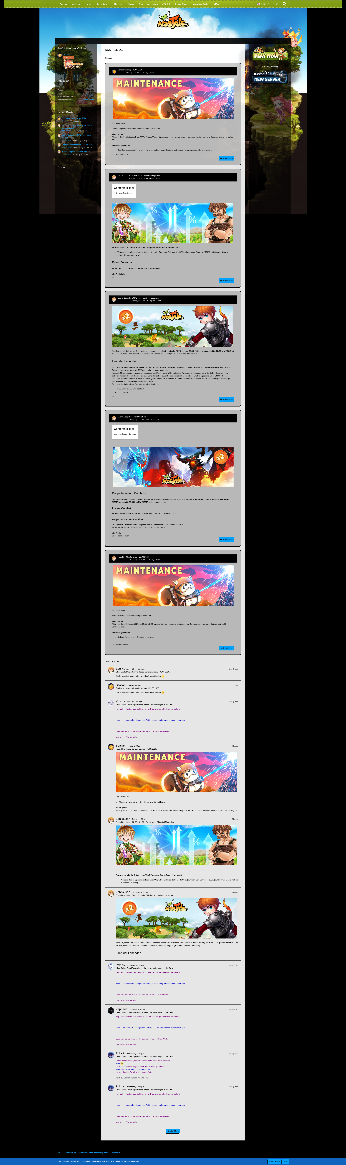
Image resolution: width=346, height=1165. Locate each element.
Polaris (120, 964)
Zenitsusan (66, 131)
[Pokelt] (111, 1065)
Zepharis (121, 1009)
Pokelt (120, 1053)
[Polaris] (111, 982)
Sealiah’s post (127, 672)
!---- (123, 193)
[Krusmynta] (111, 719)
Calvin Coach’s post (129, 705)
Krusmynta (123, 701)
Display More (173, 1131)
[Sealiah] (111, 688)
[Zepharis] (111, 1026)
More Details (274, 1161)
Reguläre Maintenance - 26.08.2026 (77, 145)
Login (275, 4)
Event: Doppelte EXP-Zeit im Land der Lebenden (138, 298)
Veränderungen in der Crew (161, 705)
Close (285, 1161)
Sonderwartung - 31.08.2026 (74, 118)
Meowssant (89, 100)
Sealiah (66, 54)
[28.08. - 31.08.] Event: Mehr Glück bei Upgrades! (139, 176)
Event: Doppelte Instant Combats (76, 152)
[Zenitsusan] (111, 672)
